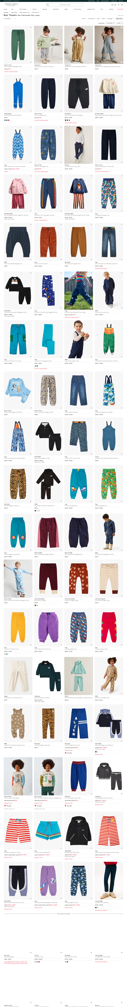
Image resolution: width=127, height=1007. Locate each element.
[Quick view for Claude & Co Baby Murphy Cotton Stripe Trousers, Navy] (61, 62)
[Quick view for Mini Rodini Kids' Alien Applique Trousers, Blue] (91, 741)
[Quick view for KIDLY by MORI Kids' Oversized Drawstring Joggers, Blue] (91, 550)
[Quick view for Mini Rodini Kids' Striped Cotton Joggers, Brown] (91, 259)
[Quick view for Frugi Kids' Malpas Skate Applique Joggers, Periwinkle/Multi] (61, 898)
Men (12, 9)
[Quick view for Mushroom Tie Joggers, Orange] (91, 596)
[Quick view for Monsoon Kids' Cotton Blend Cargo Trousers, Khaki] (122, 1003)
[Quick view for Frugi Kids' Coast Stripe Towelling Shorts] (61, 848)
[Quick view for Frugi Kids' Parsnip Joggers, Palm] (122, 501)
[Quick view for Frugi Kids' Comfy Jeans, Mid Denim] (91, 408)
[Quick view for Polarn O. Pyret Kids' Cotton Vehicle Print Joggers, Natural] (61, 408)
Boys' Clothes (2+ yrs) (25, 12)
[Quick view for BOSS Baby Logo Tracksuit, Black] (91, 848)
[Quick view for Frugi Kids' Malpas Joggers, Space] (91, 645)
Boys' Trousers (35, 12)
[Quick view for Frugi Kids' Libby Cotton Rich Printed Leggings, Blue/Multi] (61, 308)
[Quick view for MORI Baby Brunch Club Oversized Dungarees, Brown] (31, 741)
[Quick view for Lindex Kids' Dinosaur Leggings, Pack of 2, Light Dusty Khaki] (91, 1003)
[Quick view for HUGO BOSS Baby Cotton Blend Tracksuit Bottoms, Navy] (31, 898)
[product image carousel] (18, 45)
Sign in (112, 4)
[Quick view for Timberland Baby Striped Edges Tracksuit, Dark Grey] (122, 794)
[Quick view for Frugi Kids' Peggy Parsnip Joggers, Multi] (122, 211)
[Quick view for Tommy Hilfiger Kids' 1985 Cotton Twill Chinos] (122, 898)
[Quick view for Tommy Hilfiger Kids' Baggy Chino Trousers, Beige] (122, 953)
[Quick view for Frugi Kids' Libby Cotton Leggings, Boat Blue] (61, 357)
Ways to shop (91, 1)
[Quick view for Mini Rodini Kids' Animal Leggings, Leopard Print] (61, 741)
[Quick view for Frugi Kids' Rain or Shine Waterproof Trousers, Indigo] (91, 308)
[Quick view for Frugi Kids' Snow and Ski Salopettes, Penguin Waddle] (31, 454)
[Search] (47, 4)
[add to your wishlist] (31, 27)
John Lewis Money (105, 1)
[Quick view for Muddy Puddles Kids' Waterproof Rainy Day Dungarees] (31, 111)
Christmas (111, 9)
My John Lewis (114, 1)
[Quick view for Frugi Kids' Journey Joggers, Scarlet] (122, 645)
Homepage (6, 12)
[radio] (5, 120)
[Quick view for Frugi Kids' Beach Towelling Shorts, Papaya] (31, 848)
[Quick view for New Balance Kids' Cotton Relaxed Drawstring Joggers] (91, 111)
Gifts (102, 9)
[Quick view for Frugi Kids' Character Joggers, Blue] (91, 501)
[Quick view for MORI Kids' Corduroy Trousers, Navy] (122, 308)
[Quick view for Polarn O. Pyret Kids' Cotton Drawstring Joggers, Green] (31, 62)
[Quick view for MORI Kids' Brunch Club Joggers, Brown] (122, 693)
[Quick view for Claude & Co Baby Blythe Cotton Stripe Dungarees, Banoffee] (91, 62)
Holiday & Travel (90, 9)
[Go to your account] (115, 4)
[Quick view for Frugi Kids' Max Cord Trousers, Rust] (61, 259)
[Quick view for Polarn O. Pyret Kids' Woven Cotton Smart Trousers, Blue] (122, 162)
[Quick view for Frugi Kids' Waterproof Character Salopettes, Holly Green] (122, 357)
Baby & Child (14, 12)
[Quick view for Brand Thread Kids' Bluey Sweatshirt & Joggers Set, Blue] (31, 596)
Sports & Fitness (77, 9)
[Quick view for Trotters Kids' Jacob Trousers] (61, 953)
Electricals (45, 9)
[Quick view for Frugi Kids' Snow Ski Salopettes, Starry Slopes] (122, 408)
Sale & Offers (120, 9)
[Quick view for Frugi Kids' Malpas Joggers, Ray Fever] (91, 898)
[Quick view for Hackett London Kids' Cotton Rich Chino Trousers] (31, 1003)
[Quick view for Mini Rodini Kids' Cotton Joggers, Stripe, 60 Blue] (91, 794)
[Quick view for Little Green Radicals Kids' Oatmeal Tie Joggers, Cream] (122, 596)
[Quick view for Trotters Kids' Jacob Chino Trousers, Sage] (61, 1003)
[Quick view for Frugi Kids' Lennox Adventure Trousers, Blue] (31, 357)
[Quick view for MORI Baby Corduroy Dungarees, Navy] (91, 357)
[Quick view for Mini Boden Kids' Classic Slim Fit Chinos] (91, 953)
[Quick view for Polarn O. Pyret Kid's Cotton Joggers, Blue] (61, 111)
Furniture (35, 9)
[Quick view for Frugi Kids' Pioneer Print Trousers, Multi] (91, 454)
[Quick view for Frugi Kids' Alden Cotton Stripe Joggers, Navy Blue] (61, 211)
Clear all (101, 23)
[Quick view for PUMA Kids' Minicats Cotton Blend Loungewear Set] (61, 501)
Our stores (121, 1)
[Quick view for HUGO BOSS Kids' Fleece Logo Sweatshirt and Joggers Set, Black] (31, 308)
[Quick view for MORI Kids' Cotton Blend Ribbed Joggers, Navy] (31, 259)
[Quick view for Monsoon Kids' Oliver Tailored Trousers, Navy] (91, 162)
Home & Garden (22, 9)
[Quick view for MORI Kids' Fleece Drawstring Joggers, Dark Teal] (122, 550)
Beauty (66, 9)
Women (5, 9)
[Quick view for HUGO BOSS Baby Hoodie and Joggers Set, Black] (61, 454)
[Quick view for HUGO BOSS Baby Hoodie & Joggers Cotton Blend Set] (122, 741)
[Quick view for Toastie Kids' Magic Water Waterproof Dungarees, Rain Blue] (122, 454)
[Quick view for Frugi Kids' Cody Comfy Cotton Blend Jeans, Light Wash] (122, 259)
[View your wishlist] (118, 4)
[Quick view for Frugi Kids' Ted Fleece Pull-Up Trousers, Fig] (61, 645)
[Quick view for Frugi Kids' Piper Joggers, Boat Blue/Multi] (31, 550)
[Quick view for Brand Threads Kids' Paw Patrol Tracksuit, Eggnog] (31, 794)
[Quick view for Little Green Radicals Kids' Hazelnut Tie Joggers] (61, 596)
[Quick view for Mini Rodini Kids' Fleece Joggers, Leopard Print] (31, 501)
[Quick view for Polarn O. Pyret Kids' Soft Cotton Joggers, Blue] (61, 162)
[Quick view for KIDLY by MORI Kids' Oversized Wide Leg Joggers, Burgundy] (61, 550)
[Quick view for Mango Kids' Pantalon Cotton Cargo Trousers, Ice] (31, 693)
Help (98, 1)
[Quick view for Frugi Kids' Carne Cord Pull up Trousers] (31, 645)
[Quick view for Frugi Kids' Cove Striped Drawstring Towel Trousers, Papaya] (122, 848)
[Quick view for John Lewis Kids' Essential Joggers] (31, 953)
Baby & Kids (55, 9)
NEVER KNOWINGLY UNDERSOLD (11, 0)
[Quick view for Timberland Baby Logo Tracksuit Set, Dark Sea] (61, 693)
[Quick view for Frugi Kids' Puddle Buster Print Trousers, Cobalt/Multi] (31, 162)
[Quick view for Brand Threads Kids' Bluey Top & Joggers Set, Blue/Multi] (31, 408)
